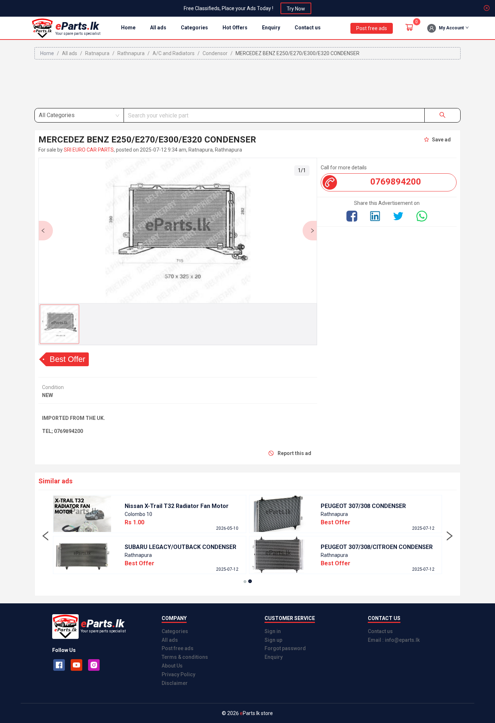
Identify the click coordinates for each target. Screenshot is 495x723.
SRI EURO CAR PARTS (89, 150)
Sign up (273, 640)
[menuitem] (128, 28)
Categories (194, 27)
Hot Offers (235, 27)
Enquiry (271, 27)
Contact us (308, 27)
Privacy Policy (178, 674)
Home (128, 27)
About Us (172, 666)
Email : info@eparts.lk (394, 640)
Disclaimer (175, 683)
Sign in (273, 631)
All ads (158, 27)
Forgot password (285, 648)
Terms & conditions (185, 657)
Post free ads (178, 648)
